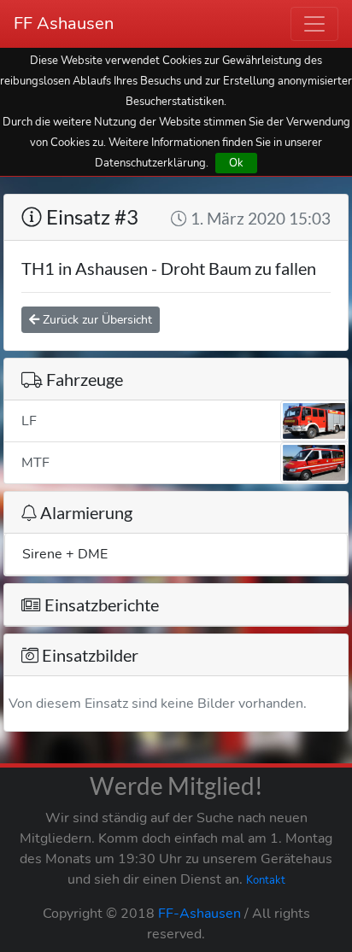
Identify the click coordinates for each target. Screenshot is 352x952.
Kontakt (265, 880)
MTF (35, 462)
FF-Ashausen (199, 913)
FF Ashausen (64, 23)
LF (29, 421)
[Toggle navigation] (314, 24)
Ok (236, 162)
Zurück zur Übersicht (95, 320)
